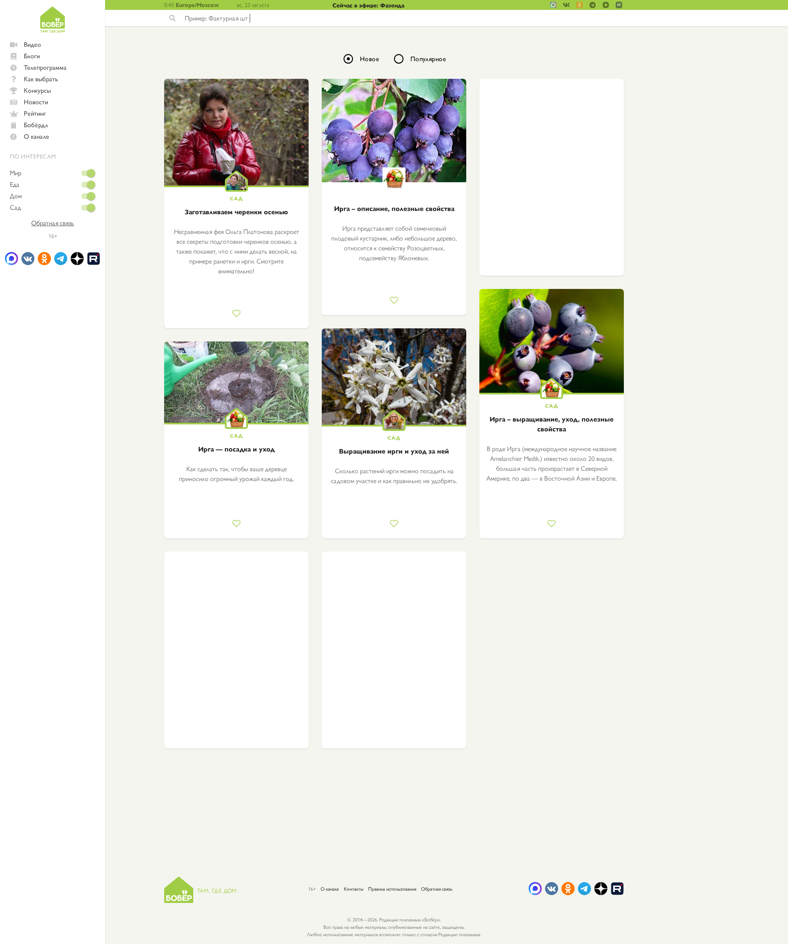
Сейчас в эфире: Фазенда (368, 5)
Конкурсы (37, 90)
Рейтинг (35, 113)
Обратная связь (52, 223)
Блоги (32, 55)
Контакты (353, 888)
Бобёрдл (36, 124)
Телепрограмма (45, 67)
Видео (32, 44)
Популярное (428, 58)
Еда (14, 184)
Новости (36, 101)
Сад (15, 207)
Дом (16, 195)
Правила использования (392, 888)
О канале (36, 136)
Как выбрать (41, 78)
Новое (369, 58)
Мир (15, 172)
